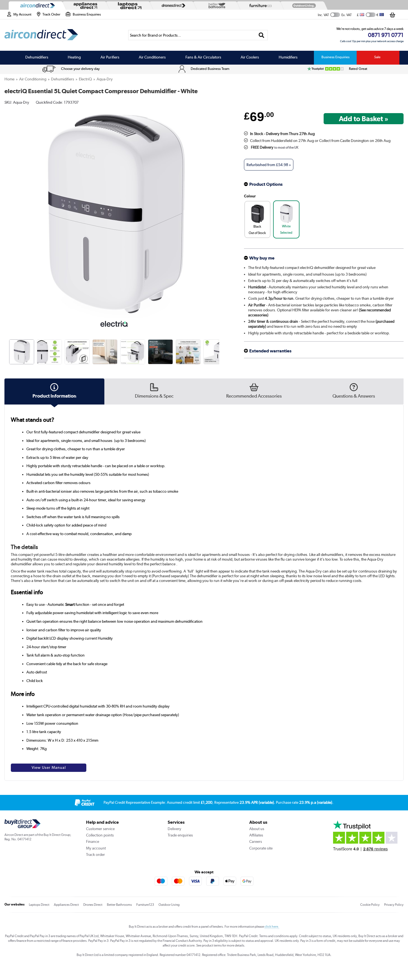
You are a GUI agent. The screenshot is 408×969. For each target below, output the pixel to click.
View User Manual (49, 767)
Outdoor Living (169, 905)
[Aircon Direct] (36, 5)
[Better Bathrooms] (215, 5)
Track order (95, 854)
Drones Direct (92, 905)
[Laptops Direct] (128, 5)
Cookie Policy (370, 905)
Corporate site (261, 848)
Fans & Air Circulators (203, 57)
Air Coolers (250, 57)
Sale (377, 57)
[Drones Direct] (172, 5)
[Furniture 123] (259, 5)
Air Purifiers (109, 57)
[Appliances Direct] (85, 5)
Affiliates (256, 835)
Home (9, 79)
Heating (74, 57)
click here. (272, 927)
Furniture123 (145, 905)
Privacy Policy (394, 905)
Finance (92, 841)
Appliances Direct (66, 905)
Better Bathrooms (119, 905)
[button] (220, 208)
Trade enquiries (180, 835)
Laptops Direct (39, 905)
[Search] (261, 35)
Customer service (100, 828)
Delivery (174, 828)
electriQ (85, 79)
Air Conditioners (152, 57)
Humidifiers (288, 57)
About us (256, 828)
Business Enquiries (335, 57)
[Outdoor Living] (302, 5)
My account (96, 848)
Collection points (100, 835)
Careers (255, 841)
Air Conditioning (32, 79)
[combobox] (198, 35)
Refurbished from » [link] (268, 164)
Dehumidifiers (36, 57)
